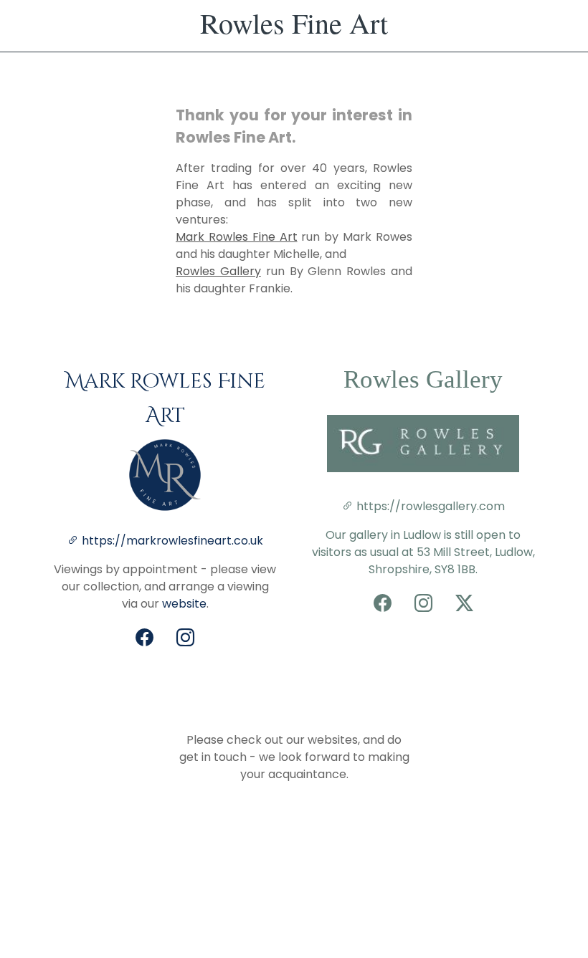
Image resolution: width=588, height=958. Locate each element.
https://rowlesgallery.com (429, 506)
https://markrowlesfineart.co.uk (172, 540)
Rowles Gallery (218, 271)
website (184, 603)
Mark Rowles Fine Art (237, 237)
